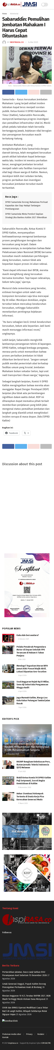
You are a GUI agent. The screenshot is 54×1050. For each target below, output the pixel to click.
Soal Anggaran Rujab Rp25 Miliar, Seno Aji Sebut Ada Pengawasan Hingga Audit (32, 684)
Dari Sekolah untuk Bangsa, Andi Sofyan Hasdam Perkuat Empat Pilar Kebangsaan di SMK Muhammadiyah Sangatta (26, 746)
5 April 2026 (22, 675)
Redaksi (40, 1034)
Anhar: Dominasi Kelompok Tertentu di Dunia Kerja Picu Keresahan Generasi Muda (30, 796)
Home (4, 14)
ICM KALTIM (45, 1043)
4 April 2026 (22, 691)
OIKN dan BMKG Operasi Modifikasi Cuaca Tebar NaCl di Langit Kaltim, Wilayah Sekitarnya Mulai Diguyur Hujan (25, 1011)
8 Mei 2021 (22, 659)
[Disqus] (27, 509)
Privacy (29, 1034)
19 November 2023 (24, 787)
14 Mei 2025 (33, 42)
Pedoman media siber (11, 1034)
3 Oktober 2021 (23, 639)
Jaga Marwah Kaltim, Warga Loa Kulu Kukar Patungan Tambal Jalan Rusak (33, 700)
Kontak (5, 1037)
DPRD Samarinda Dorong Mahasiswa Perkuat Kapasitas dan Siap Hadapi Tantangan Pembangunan (26, 205)
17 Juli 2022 (22, 771)
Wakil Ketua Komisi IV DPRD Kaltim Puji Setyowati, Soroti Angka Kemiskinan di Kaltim (33, 780)
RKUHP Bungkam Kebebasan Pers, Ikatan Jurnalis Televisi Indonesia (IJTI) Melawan (33, 764)
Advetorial (14, 14)
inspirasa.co (17, 42)
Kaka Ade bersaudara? (27, 635)
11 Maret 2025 (23, 803)
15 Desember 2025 (12, 754)
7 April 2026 (22, 707)
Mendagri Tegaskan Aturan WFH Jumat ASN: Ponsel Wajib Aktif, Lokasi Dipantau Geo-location (32, 669)
